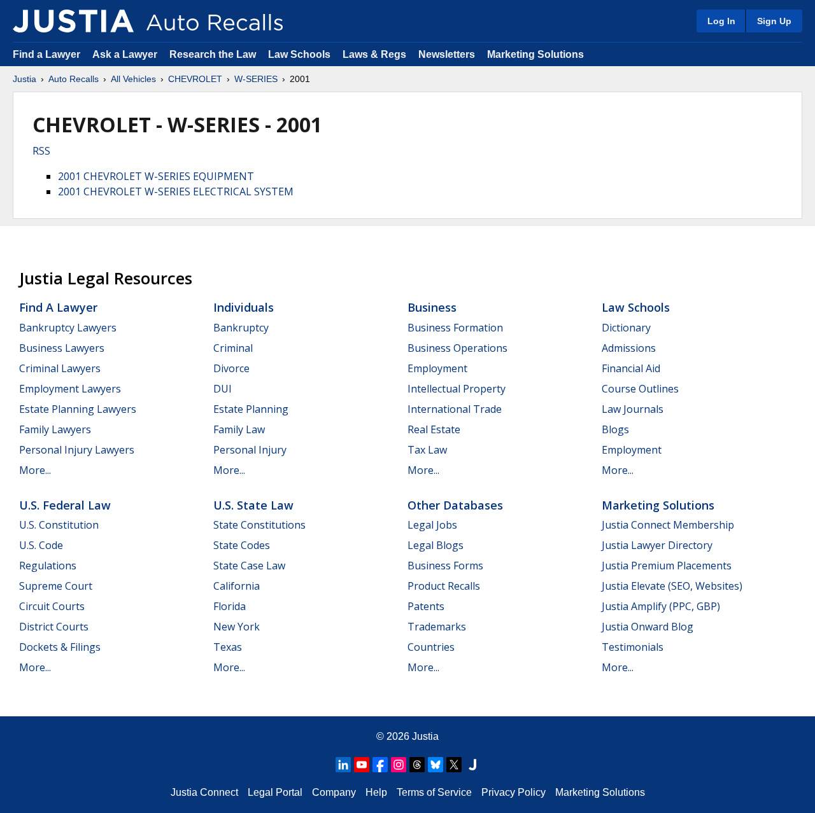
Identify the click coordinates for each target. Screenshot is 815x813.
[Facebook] (380, 764)
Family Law (239, 429)
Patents (426, 606)
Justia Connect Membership (668, 525)
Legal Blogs (436, 545)
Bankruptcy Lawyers (68, 328)
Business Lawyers (61, 348)
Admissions (629, 348)
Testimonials (632, 647)
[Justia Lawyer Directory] (472, 764)
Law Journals (632, 409)
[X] (454, 764)
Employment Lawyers (70, 389)
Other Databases (455, 505)
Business (432, 307)
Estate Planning (250, 409)
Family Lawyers (55, 429)
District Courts (54, 627)
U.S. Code (41, 545)
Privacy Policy (513, 792)
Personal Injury (250, 450)
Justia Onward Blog (647, 627)
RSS (41, 151)
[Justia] (73, 21)
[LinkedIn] (343, 764)
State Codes (241, 545)
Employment (437, 368)
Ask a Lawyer (126, 54)
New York (236, 627)
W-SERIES (256, 79)
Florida (229, 606)
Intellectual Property (457, 389)
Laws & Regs (374, 54)
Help (376, 792)
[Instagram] (398, 764)
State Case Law (249, 566)
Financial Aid (631, 368)
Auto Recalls (73, 79)
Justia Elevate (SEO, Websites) (672, 586)
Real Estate (434, 429)
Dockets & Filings (60, 647)
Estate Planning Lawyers (77, 409)
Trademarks (437, 627)
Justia (24, 79)
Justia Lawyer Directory (657, 545)
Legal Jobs (432, 525)
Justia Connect (204, 792)
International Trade (455, 409)
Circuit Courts (52, 606)
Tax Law (427, 450)
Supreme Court (55, 586)
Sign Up (774, 21)
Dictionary (626, 328)
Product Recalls (444, 586)
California (236, 586)
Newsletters (446, 54)
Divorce (231, 368)
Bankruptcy (241, 328)
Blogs (615, 429)
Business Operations (457, 348)
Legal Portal (275, 792)
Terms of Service (434, 792)
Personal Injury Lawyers (76, 450)
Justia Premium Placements (667, 566)
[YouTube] (361, 764)
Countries (431, 647)
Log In (721, 21)
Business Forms (445, 566)
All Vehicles (133, 79)
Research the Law (212, 54)
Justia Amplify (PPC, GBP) (661, 606)
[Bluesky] (435, 764)
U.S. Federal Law (65, 505)
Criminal (233, 348)
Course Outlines (640, 389)
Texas (227, 647)
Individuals (243, 307)
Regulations (47, 566)
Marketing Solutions (535, 54)
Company (334, 792)
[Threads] (417, 764)
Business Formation (455, 328)
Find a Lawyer (46, 54)
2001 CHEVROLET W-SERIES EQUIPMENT (156, 176)
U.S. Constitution (59, 525)
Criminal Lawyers (60, 368)
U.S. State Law (253, 505)
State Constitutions (259, 525)
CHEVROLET (195, 79)
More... (35, 470)
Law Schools (299, 54)
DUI (222, 389)
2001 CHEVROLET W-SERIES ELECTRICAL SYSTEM (176, 191)
